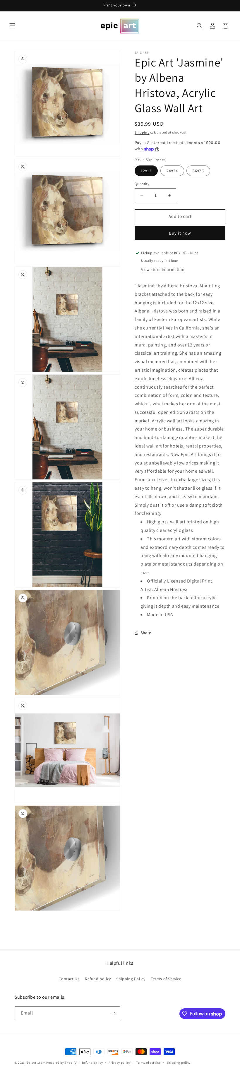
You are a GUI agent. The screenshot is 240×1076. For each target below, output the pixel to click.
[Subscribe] (113, 1013)
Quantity (142, 183)
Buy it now (180, 233)
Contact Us (69, 978)
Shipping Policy (130, 978)
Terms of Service (166, 978)
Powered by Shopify (61, 1062)
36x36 (198, 170)
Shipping (142, 132)
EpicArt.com (36, 1062)
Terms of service (148, 1062)
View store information (162, 269)
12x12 (146, 170)
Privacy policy (119, 1062)
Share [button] (145, 632)
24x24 (172, 170)
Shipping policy (179, 1062)
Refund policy (98, 978)
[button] (12, 25)
